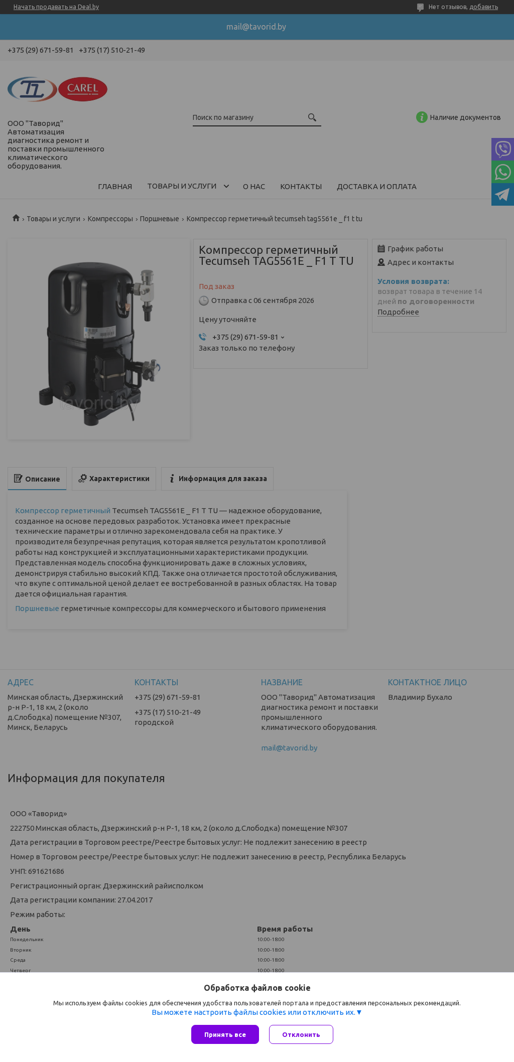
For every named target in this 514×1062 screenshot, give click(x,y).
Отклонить (301, 1034)
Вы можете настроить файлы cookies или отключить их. (253, 1012)
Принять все (225, 1034)
